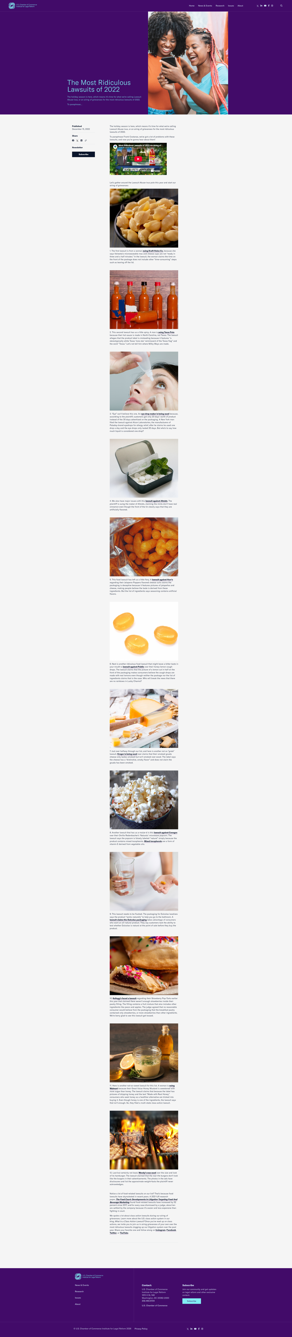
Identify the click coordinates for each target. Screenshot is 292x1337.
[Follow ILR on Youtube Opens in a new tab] (265, 5)
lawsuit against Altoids (156, 501)
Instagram (161, 1230)
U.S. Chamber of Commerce (154, 1305)
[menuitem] (191, 5)
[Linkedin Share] (81, 140)
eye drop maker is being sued (155, 413)
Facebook (171, 1230)
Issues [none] (231, 5)
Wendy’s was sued (147, 1172)
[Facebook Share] (73, 140)
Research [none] (220, 5)
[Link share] (86, 140)
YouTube (124, 1233)
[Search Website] (281, 5)
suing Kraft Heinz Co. (153, 251)
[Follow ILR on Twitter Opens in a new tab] (257, 5)
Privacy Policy (141, 1328)
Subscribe (83, 154)
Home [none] (191, 5)
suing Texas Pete (166, 332)
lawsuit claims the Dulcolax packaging (128, 919)
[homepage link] (23, 5)
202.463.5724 (148, 1300)
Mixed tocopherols (153, 841)
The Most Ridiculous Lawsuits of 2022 (99, 85)
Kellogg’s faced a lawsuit (124, 998)
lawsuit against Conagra (165, 832)
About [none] (240, 5)
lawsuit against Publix (133, 666)
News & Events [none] (205, 5)
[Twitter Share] (77, 140)
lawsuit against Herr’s (162, 579)
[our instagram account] (272, 5)
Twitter (113, 1233)
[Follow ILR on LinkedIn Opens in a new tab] (261, 5)
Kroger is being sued (127, 754)
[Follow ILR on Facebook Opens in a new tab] (268, 5)
